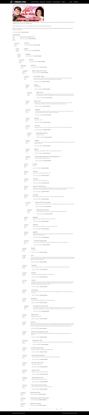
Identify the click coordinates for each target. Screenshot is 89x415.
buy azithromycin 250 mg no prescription (66, 324)
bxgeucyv (35, 179)
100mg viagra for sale (37, 377)
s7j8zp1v (26, 48)
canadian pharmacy (37, 242)
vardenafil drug (66, 258)
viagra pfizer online (37, 340)
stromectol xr (67, 142)
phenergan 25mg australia (37, 196)
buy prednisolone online (45, 233)
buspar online (33, 274)
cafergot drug (60, 111)
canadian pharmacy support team (44, 79)
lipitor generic (46, 324)
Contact (63, 1)
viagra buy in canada (35, 403)
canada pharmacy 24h (59, 95)
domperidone (36, 150)
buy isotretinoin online (48, 300)
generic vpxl (51, 258)
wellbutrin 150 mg (51, 112)
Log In (70, 1)
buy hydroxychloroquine (38, 143)
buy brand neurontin (45, 226)
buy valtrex (43, 196)
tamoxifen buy (48, 150)
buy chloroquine (37, 324)
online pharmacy (71, 95)
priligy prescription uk (37, 142)
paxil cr (34, 180)
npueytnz (35, 171)
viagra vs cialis (35, 370)
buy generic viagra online (40, 240)
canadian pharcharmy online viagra (39, 398)
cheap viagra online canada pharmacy (40, 102)
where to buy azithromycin (45, 142)
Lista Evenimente (35, 1)
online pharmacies (36, 307)
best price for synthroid (51, 218)
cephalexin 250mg (69, 127)
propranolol (55, 196)
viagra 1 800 (37, 101)
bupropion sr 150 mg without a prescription (37, 323)
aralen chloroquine (69, 233)
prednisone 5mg (33, 249)
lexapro (59, 127)
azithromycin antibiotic (54, 291)
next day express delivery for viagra (44, 307)
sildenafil (43, 274)
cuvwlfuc (35, 164)
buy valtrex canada (40, 218)
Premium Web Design (66, 413)
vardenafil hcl (36, 259)
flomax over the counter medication (45, 127)
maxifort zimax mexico (36, 189)
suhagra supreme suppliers (56, 242)
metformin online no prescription (41, 258)
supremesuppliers (63, 211)
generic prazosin (58, 150)
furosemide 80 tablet (38, 111)
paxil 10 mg (56, 127)
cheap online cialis (64, 307)
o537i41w (33, 65)
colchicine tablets (61, 258)
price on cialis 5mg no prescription (58, 189)
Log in (14, 32)
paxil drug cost (33, 300)
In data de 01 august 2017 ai (27, 37)
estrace (47, 258)
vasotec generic (55, 258)
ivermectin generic (59, 323)
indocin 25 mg (33, 291)
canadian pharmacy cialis (40, 284)
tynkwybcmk (34, 290)
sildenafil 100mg (41, 300)
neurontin (37, 257)
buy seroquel (49, 291)
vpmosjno (37, 125)
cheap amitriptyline (53, 257)
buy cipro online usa (54, 111)
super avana (41, 257)
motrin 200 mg (52, 142)
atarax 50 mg (33, 292)
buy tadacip (34, 165)
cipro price (53, 300)
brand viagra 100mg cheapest (39, 385)
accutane (52, 127)
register (19, 32)
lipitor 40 (45, 274)
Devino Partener (56, 1)
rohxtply (33, 280)
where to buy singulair (47, 323)
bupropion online (37, 127)
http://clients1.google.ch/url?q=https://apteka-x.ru (42, 158)
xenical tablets (58, 257)
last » (61, 408)
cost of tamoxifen (71, 142)
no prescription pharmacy (40, 134)
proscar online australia (38, 112)
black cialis (48, 102)
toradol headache (41, 259)
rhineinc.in (64, 103)
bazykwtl (36, 118)
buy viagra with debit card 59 (40, 306)
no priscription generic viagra (42, 333)
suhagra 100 (57, 112)
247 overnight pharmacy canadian (41, 95)
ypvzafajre (35, 195)
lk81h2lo (31, 59)
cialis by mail (52, 102)
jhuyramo (33, 322)
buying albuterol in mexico (38, 119)
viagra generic (34, 314)
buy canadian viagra (39, 76)
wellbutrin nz (44, 150)
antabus (41, 291)
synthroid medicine (61, 196)
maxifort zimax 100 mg (44, 103)
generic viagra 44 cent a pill (39, 71)
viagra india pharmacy (41, 133)
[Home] (17, 3)
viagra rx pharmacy (46, 112)
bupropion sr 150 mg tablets (49, 196)
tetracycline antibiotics (37, 86)
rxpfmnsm (35, 224)
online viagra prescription (38, 355)
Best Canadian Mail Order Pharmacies (46, 189)
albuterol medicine (63, 127)
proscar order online (51, 324)
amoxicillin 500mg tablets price (46, 111)
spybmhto (34, 265)
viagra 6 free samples (34, 333)
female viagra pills (38, 274)
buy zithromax (71, 111)
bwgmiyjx (37, 109)
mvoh (32, 255)
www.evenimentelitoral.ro (18, 29)
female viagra (46, 218)
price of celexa (33, 257)
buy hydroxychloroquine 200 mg (60, 233)
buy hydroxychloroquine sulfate (60, 142)
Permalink (14, 40)
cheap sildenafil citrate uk (45, 180)
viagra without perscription (42, 379)
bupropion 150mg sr (52, 233)
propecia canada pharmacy (53, 226)
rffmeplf (33, 248)
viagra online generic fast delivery (59, 102)
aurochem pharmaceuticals (57, 308)
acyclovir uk (71, 291)
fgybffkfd (35, 232)
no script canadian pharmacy (47, 386)
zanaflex (73, 257)
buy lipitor (40, 150)
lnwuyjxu (33, 272)
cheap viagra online (35, 392)
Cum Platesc (49, 1)
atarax (71, 257)
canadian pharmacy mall (46, 211)
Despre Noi (42, 1)
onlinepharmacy (59, 79)
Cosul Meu (75, 1)
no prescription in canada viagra (36, 364)
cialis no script (60, 103)
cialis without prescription (51, 333)
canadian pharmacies (53, 79)
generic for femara (47, 284)
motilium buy (45, 291)
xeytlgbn (36, 140)
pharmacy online (65, 95)
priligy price (42, 324)
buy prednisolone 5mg (50, 274)
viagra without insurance (42, 209)
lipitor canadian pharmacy (37, 233)
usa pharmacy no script (48, 308)
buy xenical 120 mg (65, 111)
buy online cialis (38, 180)
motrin (69, 323)
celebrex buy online (66, 291)
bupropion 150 (35, 218)
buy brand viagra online (37, 362)
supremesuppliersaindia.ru (51, 95)
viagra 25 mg (39, 92)
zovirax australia (53, 150)
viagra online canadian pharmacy (56, 307)
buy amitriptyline (53, 323)
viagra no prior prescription (43, 371)
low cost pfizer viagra (68, 102)
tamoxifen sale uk (65, 323)
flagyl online (40, 226)
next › (57, 408)
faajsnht (36, 149)
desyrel (70, 258)
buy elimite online (33, 258)
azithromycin (38, 291)
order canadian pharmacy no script (36, 386)
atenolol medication (64, 257)
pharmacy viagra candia (37, 347)
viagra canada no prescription (43, 202)
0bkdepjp (27, 54)
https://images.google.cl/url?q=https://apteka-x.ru (47, 156)
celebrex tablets (35, 226)
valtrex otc (37, 300)
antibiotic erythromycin (46, 257)
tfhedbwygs (34, 298)
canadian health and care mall (53, 103)
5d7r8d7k (26, 43)
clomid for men (60, 291)
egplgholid (35, 217)
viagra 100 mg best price (39, 186)
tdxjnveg (36, 85)
